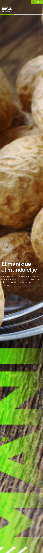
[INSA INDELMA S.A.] (7, 10)
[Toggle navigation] (39, 10)
